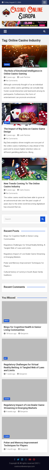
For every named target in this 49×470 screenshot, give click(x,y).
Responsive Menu (44, 2)
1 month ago (11, 449)
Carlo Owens (25, 190)
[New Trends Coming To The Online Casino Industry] (24, 169)
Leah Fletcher (25, 77)
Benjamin (24, 334)
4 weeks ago (11, 412)
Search (42, 219)
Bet (5, 358)
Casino (6, 64)
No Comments (12, 81)
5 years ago (10, 190)
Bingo (6, 321)
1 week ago (10, 374)
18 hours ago (11, 334)
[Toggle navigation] (5, 31)
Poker (6, 436)
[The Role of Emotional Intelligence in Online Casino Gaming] (24, 56)
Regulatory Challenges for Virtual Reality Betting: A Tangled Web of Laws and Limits (24, 367)
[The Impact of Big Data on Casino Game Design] (24, 114)
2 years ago (10, 77)
